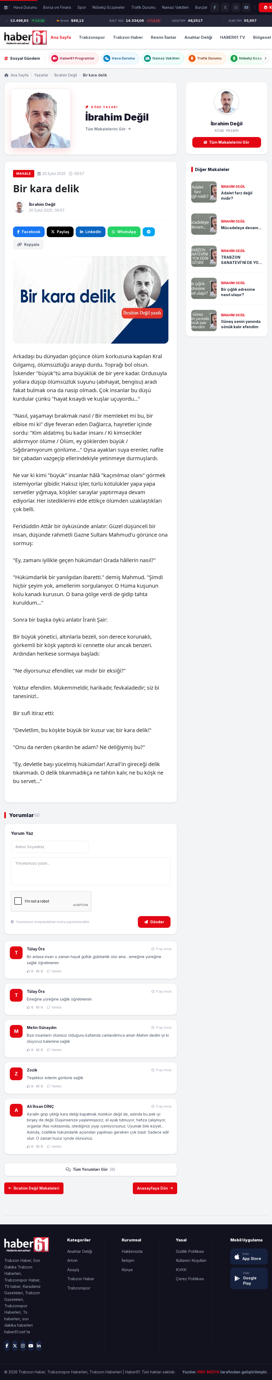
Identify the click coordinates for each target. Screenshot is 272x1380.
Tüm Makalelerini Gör (229, 142)
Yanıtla (56, 971)
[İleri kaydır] (265, 58)
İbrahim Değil (65, 75)
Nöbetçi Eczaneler (108, 7)
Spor (82, 7)
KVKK (181, 1269)
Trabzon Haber (128, 37)
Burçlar (201, 7)
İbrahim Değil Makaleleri (36, 1188)
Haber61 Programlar (77, 58)
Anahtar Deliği (198, 37)
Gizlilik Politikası (190, 1251)
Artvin (72, 1260)
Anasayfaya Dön (152, 1188)
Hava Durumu (25, 7)
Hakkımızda (132, 1251)
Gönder (157, 922)
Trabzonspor (92, 37)
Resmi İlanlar (163, 37)
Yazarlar (41, 75)
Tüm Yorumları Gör (94, 1169)
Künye (127, 1269)
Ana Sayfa (60, 37)
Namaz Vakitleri (175, 7)
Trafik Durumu (143, 7)
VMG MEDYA (208, 1372)
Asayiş (73, 1269)
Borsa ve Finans (57, 7)
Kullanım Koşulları (191, 1260)
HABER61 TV (232, 37)
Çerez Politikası (190, 1278)
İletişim (128, 1260)
